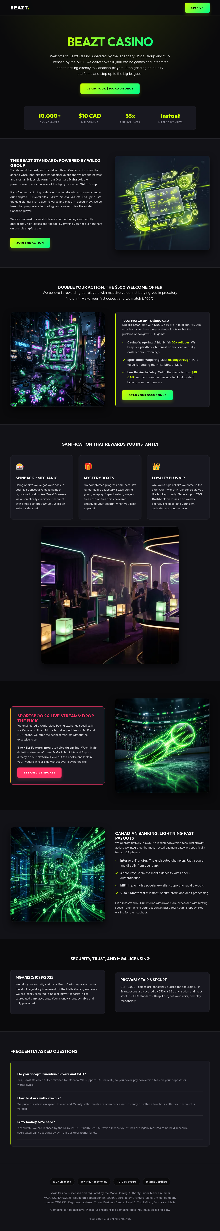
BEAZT (20, 8)
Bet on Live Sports (39, 772)
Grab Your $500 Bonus (147, 395)
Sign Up (197, 7)
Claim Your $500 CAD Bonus (110, 88)
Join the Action (30, 242)
